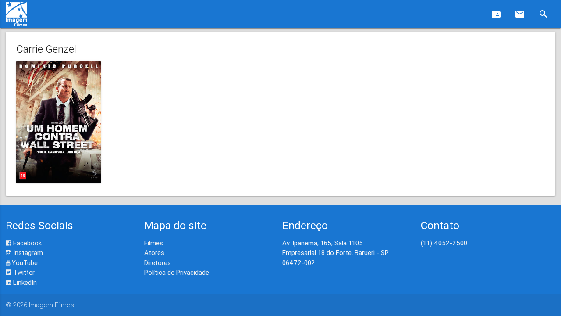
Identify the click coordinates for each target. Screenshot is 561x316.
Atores (154, 252)
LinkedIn (24, 282)
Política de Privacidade (176, 272)
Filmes (153, 243)
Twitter (23, 272)
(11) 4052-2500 (444, 243)
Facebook (26, 243)
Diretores (157, 263)
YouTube (24, 263)
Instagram (27, 252)
